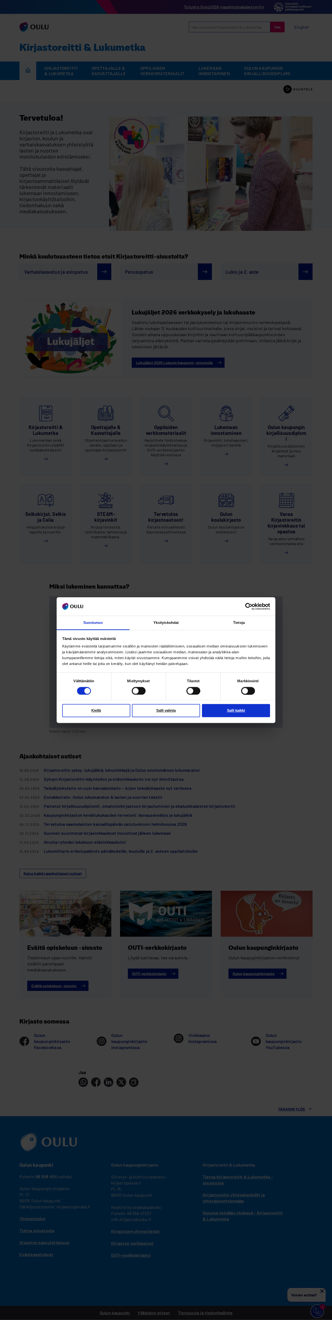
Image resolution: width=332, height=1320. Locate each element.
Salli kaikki (236, 711)
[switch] (139, 691)
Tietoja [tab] (239, 623)
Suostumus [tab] (93, 623)
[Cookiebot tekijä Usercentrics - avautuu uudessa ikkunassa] (248, 606)
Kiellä (96, 711)
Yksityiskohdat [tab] (166, 623)
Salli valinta (166, 711)
